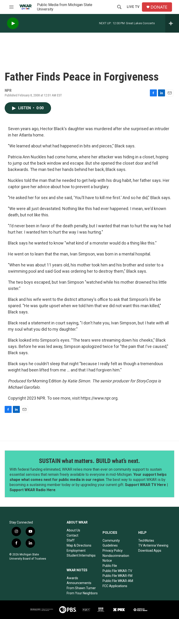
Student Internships (81, 555)
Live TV (133, 7)
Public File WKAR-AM (118, 581)
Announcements (79, 583)
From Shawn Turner (81, 588)
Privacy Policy (113, 550)
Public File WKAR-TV (117, 571)
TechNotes (146, 540)
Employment (76, 550)
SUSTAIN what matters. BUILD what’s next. (89, 460)
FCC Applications (115, 586)
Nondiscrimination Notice (116, 558)
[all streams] (172, 23)
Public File (110, 566)
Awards (72, 578)
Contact (72, 535)
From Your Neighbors (82, 593)
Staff (71, 540)
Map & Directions (79, 545)
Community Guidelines (111, 543)
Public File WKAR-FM (117, 576)
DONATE (159, 7)
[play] (13, 23)
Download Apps (149, 550)
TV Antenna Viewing (153, 545)
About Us (73, 530)
